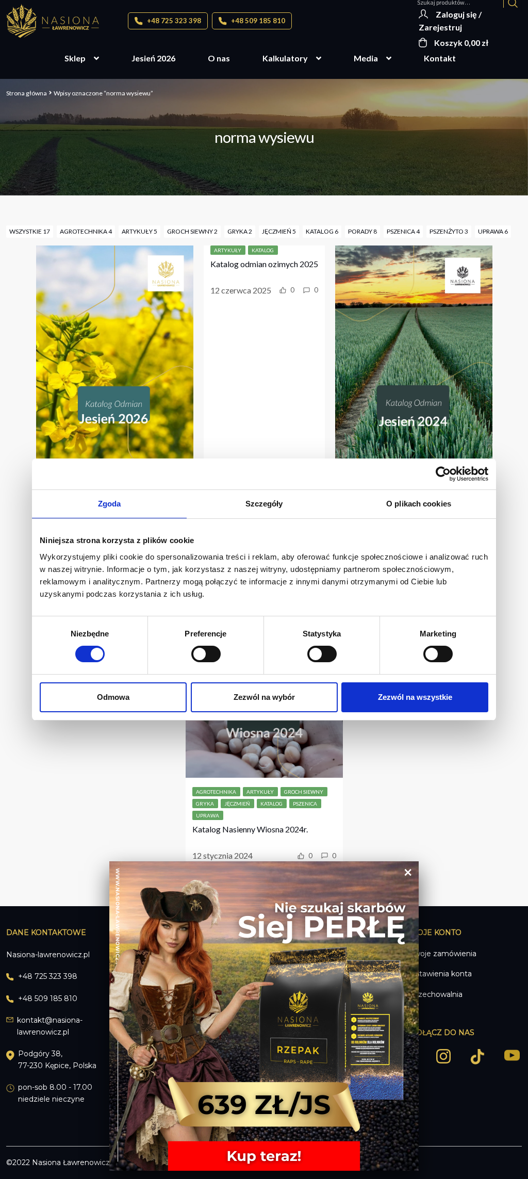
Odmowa (113, 697)
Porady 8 (362, 231)
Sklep (75, 58)
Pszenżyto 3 (449, 231)
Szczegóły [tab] (264, 503)
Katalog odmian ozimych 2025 (264, 264)
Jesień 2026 (153, 58)
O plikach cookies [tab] (418, 503)
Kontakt (440, 58)
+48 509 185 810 (257, 21)
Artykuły (227, 250)
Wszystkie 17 (29, 231)
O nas (219, 58)
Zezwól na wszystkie (415, 697)
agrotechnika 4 (86, 231)
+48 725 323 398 (173, 21)
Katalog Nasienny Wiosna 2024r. (250, 829)
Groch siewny (303, 792)
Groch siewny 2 (192, 231)
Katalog (263, 250)
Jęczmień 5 (279, 231)
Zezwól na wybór (264, 697)
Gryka (205, 803)
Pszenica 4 (403, 231)
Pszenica (305, 803)
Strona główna (26, 93)
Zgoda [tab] (109, 503)
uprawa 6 (493, 231)
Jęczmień (237, 803)
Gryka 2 (239, 231)
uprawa (207, 815)
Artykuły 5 (139, 231)
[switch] (206, 654)
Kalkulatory (285, 58)
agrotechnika (216, 792)
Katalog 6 (322, 231)
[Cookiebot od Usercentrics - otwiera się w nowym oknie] (443, 474)
